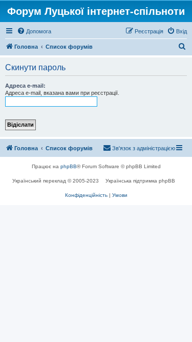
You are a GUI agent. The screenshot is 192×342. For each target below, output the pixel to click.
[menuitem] (34, 31)
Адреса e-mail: (25, 86)
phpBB (68, 166)
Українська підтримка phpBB (140, 181)
